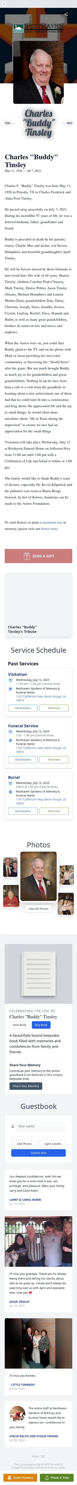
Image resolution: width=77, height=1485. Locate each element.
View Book (19, 1025)
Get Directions (23, 708)
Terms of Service (49, 1467)
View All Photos (39, 909)
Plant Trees (54, 708)
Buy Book (41, 1025)
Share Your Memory (26, 1086)
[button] (38, 1241)
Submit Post (38, 1153)
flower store (49, 528)
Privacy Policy (27, 1467)
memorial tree (52, 522)
